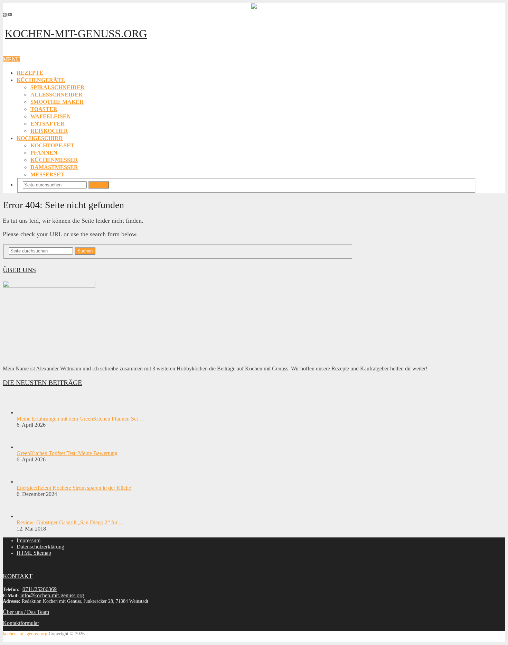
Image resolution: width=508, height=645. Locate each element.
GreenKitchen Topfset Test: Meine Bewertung (67, 453)
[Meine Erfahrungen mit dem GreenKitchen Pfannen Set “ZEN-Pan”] (29, 412)
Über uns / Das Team (26, 612)
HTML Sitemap (34, 553)
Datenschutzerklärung (40, 547)
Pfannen (43, 153)
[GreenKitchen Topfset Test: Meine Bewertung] (29, 447)
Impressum (28, 540)
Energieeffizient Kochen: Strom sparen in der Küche (74, 488)
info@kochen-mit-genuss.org (52, 595)
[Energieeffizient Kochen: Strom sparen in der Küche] (29, 482)
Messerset (47, 174)
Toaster (43, 109)
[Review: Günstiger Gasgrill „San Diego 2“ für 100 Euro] (29, 516)
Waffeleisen (50, 116)
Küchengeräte (41, 80)
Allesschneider (56, 95)
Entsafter (47, 124)
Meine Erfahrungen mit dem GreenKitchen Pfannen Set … (81, 419)
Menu (11, 59)
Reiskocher (49, 131)
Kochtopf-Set (52, 145)
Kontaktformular (21, 623)
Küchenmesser (54, 160)
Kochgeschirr (40, 138)
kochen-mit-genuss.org (76, 33)
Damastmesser (54, 167)
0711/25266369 (39, 589)
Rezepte (30, 73)
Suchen (98, 184)
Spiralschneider (57, 87)
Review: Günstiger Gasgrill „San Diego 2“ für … (70, 522)
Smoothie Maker (57, 102)
